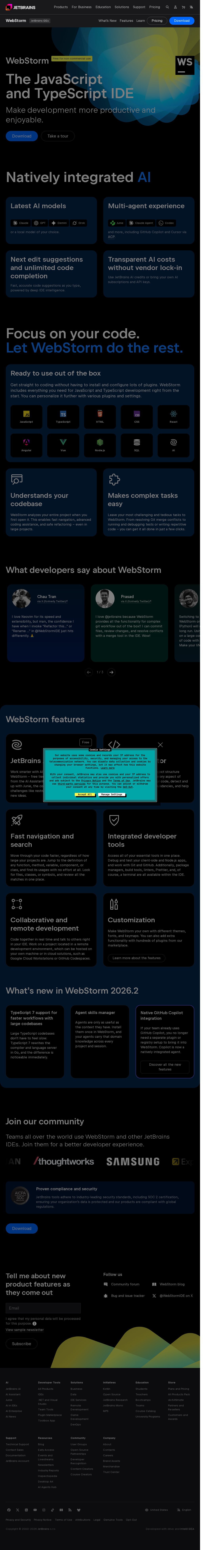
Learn (140, 21)
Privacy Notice (91, 780)
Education (103, 7)
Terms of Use (121, 780)
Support (139, 7)
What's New (108, 21)
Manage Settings (111, 794)
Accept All (85, 794)
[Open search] (167, 7)
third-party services (71, 783)
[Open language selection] (191, 7)
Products (61, 7)
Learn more (108, 768)
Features (126, 21)
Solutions (122, 7)
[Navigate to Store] (183, 7)
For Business (81, 7)
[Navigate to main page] (20, 7)
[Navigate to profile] (175, 7)
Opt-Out (128, 787)
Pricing (154, 7)
